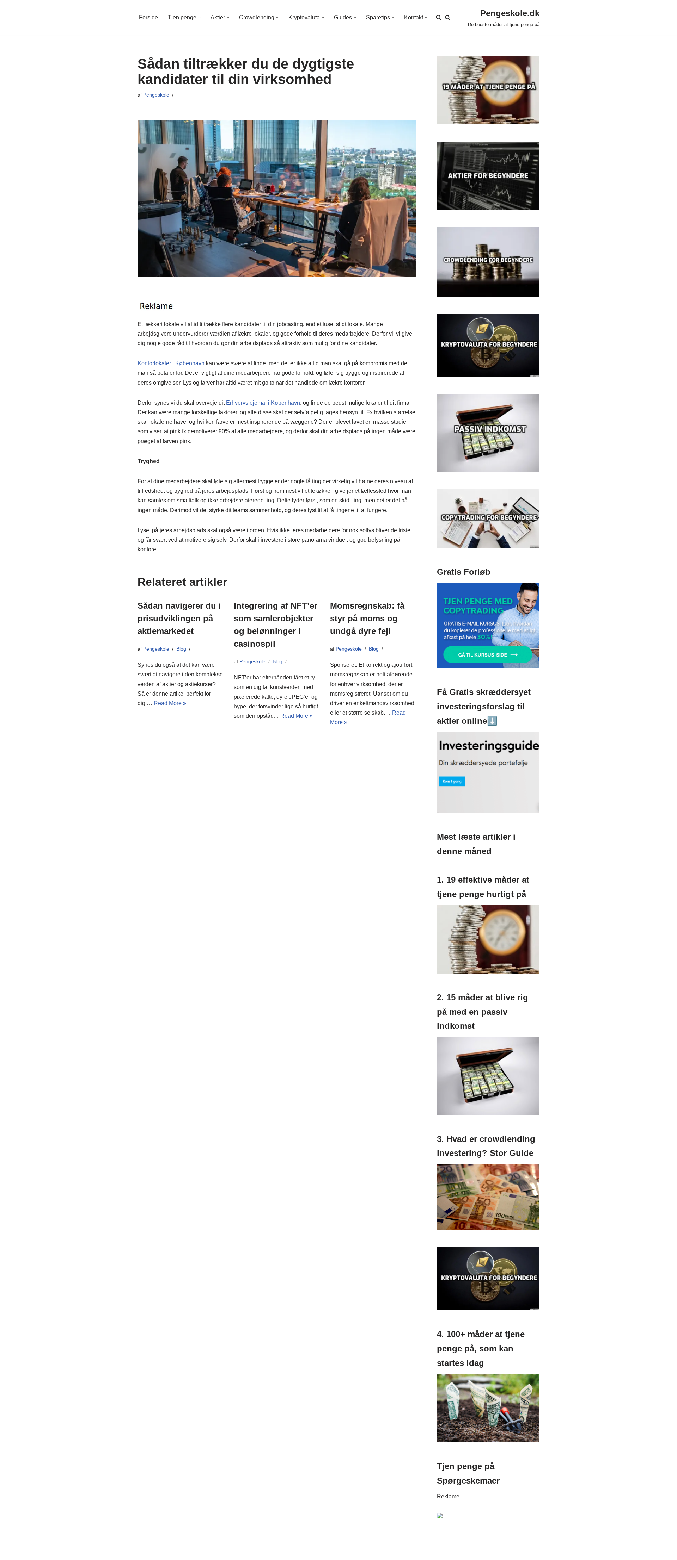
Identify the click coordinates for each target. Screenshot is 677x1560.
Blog (181, 649)
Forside (148, 17)
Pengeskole (156, 95)
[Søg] (447, 17)
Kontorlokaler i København (171, 363)
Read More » (170, 703)
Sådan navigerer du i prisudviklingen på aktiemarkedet (179, 618)
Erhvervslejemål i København (263, 403)
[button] (199, 17)
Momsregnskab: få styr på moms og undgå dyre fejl (367, 618)
